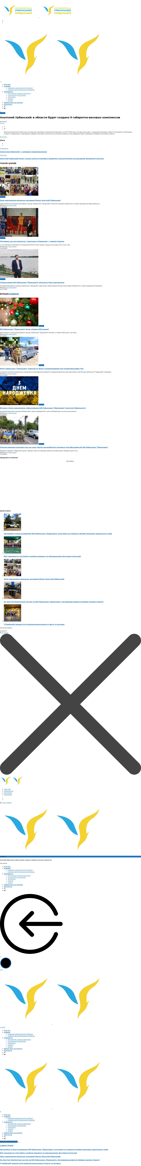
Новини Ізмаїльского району (20, 88)
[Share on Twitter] (72, 129)
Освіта (10, 99)
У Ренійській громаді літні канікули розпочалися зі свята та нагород (34, 624)
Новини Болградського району (21, 90)
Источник (3, 137)
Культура (11, 97)
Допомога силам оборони (19, 93)
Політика (8, 795)
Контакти (8, 104)
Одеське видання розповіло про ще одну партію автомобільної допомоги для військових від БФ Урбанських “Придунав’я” (54, 447)
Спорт (10, 101)
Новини (7, 86)
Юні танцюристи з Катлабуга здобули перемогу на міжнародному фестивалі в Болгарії (42, 556)
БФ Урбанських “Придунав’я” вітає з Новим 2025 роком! (24, 329)
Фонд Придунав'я (10, 205)
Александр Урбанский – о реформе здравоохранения (23, 152)
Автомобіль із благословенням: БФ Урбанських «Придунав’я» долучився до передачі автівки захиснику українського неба (58, 534)
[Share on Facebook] (72, 127)
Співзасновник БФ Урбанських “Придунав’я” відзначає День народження (32, 282)
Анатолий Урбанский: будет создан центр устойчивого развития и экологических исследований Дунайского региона (52, 159)
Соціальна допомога (17, 95)
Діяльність (8, 92)
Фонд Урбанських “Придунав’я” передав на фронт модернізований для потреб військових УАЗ (41, 369)
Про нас (7, 84)
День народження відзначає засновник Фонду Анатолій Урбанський (30, 200)
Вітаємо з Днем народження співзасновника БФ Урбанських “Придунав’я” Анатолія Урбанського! (43, 408)
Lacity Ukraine (7, 803)
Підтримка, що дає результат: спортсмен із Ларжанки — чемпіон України (32, 241)
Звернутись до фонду (13, 103)
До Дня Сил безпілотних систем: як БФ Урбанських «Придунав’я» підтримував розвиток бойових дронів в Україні (53, 602)
